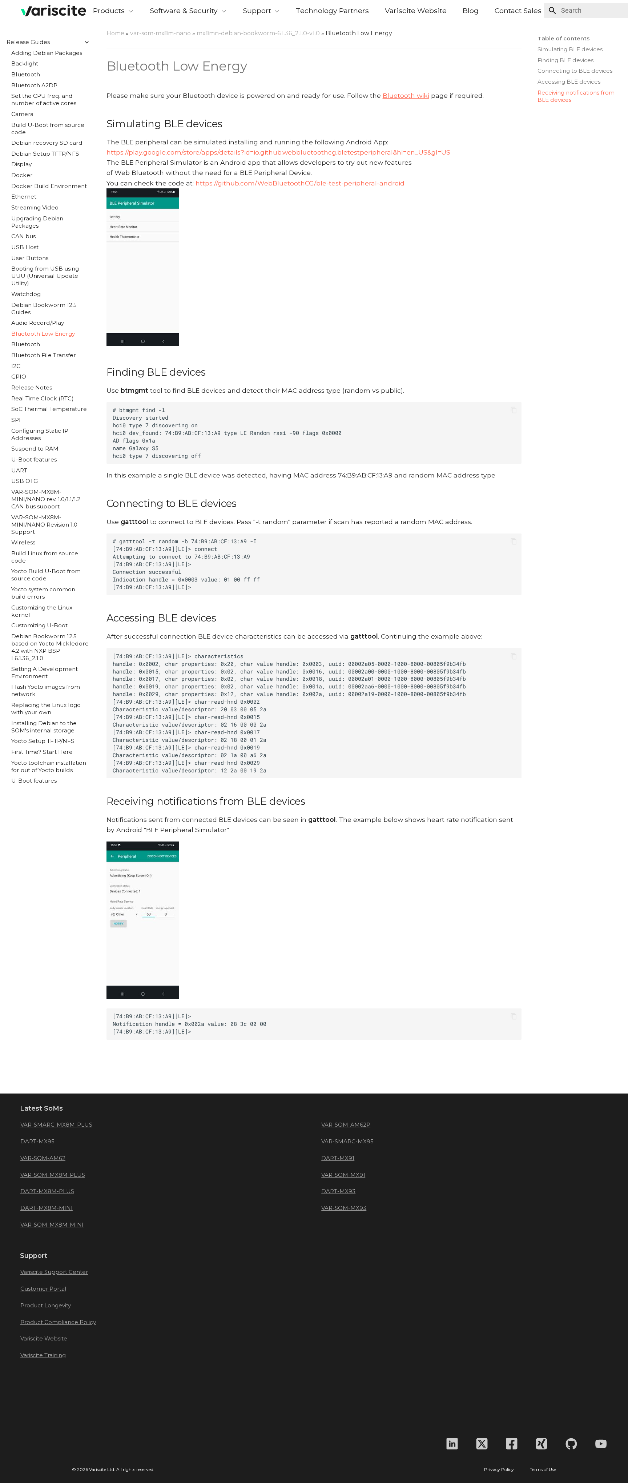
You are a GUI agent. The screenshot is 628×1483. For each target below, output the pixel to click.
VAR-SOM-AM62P (345, 1124)
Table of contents (564, 38)
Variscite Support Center (54, 1271)
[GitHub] (571, 1444)
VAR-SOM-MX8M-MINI (52, 1224)
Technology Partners (332, 10)
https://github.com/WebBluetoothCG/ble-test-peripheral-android (300, 183)
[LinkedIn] (452, 1444)
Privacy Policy (499, 1469)
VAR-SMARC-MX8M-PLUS (56, 1124)
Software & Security (184, 10)
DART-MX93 (338, 1191)
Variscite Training (43, 1355)
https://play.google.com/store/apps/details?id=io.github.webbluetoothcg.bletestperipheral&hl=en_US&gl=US (278, 152)
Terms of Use (543, 1469)
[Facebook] (512, 1444)
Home (115, 33)
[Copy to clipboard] (513, 410)
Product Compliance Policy (58, 1322)
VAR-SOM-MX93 (343, 1207)
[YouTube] (601, 1444)
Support (257, 10)
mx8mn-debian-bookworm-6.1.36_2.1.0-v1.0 (258, 33)
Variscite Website (416, 10)
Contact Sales (518, 10)
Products (109, 10)
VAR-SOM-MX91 (343, 1174)
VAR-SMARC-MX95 (347, 1141)
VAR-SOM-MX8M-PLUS (52, 1174)
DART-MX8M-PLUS (47, 1191)
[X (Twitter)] (482, 1444)
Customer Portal (43, 1288)
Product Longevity (45, 1305)
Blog (471, 10)
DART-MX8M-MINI (46, 1207)
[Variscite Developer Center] (45, 10)
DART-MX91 (337, 1158)
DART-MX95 (37, 1141)
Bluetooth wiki (406, 95)
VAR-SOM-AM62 (42, 1158)
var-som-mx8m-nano (160, 33)
